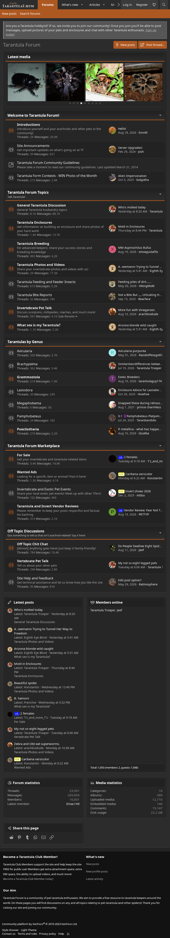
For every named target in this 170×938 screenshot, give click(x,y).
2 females (128, 457)
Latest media (19, 56)
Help (61, 934)
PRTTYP (144, 514)
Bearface (144, 299)
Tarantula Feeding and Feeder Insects (46, 282)
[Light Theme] (154, 4)
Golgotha (142, 180)
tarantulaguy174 (150, 381)
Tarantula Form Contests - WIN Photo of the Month (57, 175)
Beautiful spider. (25, 683)
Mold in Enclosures (131, 226)
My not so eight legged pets (137, 563)
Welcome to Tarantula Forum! (33, 115)
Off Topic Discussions (25, 531)
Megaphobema (29, 403)
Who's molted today (132, 207)
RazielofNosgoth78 (152, 355)
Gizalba (144, 433)
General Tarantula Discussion (41, 205)
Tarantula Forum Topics (28, 192)
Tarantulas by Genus (25, 341)
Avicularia (24, 351)
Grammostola (28, 377)
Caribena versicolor (135, 474)
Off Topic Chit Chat (32, 544)
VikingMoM (146, 286)
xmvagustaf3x (148, 252)
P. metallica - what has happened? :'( (143, 429)
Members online (109, 602)
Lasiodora (25, 390)
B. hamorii (21, 698)
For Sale (23, 455)
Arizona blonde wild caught (137, 325)
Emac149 (73, 804)
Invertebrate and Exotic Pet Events (44, 489)
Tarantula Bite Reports (34, 295)
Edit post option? (129, 580)
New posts (9, 14)
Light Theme (28, 930)
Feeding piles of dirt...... (134, 282)
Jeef (141, 550)
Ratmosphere (148, 584)
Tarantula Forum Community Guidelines (48, 162)
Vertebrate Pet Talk (33, 561)
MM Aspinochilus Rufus (134, 248)
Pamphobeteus (29, 416)
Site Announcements (33, 145)
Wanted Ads (27, 472)
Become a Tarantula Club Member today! (28, 879)
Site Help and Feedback (35, 578)
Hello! (122, 129)
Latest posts (24, 602)
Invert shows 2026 (135, 491)
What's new (70, 4)
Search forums (30, 14)
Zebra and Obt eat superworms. (37, 744)
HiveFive (143, 394)
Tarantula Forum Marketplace (33, 445)
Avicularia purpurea (132, 351)
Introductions (28, 124)
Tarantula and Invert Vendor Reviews (48, 506)
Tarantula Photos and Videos (41, 264)
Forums (47, 4)
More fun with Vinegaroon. (136, 310)
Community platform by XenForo (39, 924)
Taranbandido (146, 420)
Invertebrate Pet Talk (34, 308)
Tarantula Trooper (149, 368)
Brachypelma (27, 364)
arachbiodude (148, 314)
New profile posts (97, 871)
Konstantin (155, 478)
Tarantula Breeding (33, 243)
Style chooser (10, 930)
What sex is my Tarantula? (39, 325)
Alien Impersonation (132, 176)
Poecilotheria (28, 429)
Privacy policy (47, 934)
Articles (94, 4)
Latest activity (94, 879)
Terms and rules (27, 934)
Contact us (8, 934)
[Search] (164, 4)
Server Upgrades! (130, 148)
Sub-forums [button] (66, 316)
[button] (82, 4)
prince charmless (149, 407)
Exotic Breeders (129, 377)
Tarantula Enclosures (34, 222)
